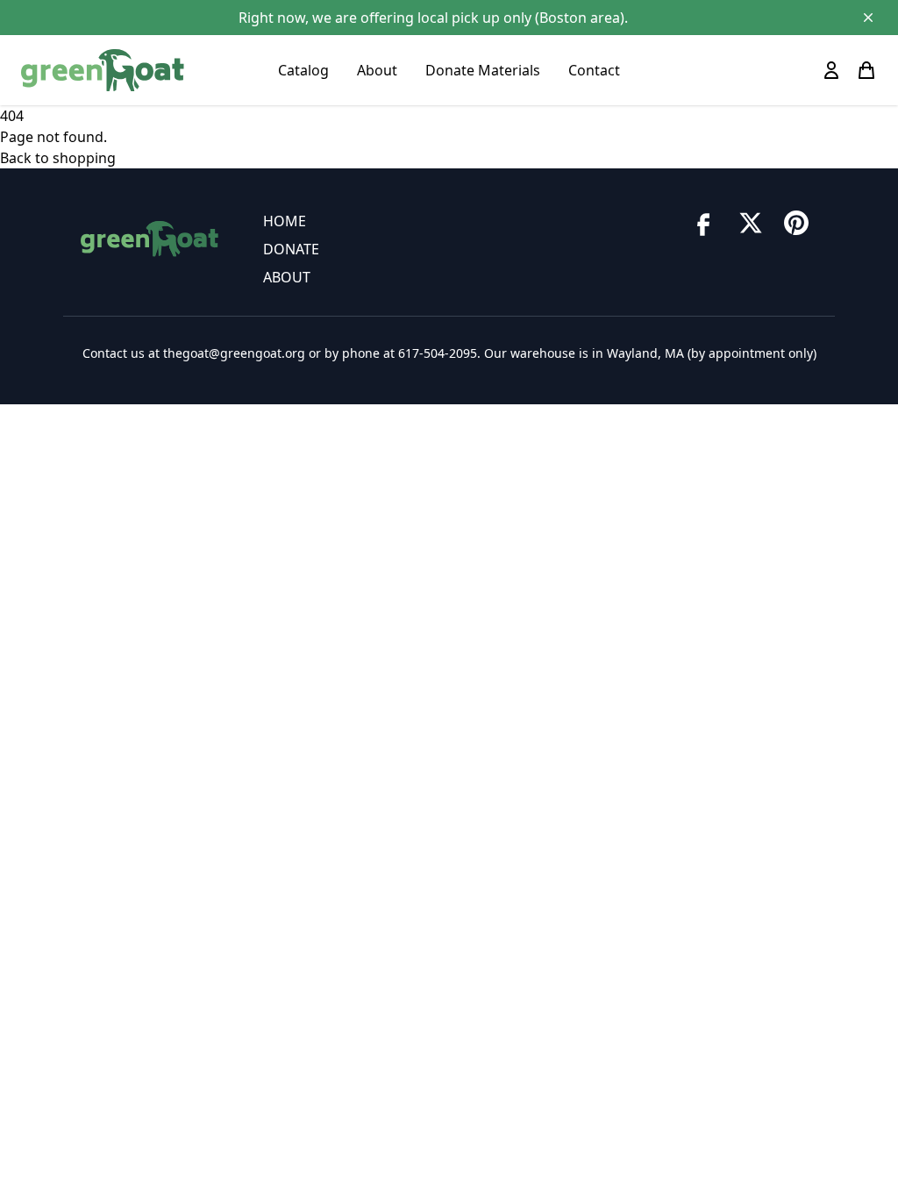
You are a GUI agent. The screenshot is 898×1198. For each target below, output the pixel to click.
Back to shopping (58, 158)
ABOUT (286, 277)
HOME (284, 221)
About (377, 70)
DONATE (291, 249)
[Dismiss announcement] (868, 17)
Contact (594, 70)
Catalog (303, 70)
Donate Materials (482, 70)
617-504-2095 (437, 353)
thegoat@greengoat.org (234, 353)
